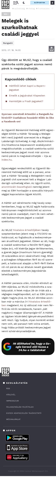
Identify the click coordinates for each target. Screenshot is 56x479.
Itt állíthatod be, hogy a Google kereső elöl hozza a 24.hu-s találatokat (32, 347)
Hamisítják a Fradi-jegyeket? (26, 101)
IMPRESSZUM (12, 401)
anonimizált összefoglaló (17, 186)
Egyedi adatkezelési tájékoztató (23, 413)
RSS (8, 388)
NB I (6, 14)
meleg (31, 8)
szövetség (19, 8)
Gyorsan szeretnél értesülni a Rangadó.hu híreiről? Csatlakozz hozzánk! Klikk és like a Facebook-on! (28, 118)
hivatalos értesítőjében (27, 230)
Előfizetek (39, 2)
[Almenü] (16, 2)
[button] (52, 8)
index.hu (7, 159)
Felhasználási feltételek (20, 407)
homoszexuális (46, 8)
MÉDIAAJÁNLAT (13, 419)
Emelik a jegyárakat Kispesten (27, 95)
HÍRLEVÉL (10, 395)
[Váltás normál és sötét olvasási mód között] (24, 3)
